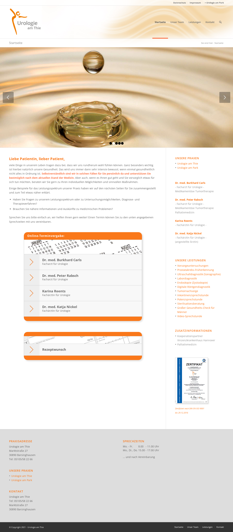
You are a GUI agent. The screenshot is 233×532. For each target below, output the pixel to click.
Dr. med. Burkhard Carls (62, 262)
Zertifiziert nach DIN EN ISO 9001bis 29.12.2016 (189, 410)
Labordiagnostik (187, 278)
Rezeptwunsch (54, 349)
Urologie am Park (187, 167)
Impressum (195, 2)
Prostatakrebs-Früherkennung (195, 270)
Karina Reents (56, 293)
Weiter (224, 97)
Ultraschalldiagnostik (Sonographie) (199, 274)
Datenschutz (179, 2)
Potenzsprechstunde (189, 299)
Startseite (15, 43)
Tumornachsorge (187, 291)
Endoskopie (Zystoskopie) (192, 282)
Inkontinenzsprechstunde (193, 295)
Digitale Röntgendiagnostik (193, 287)
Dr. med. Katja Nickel (59, 308)
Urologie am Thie (187, 163)
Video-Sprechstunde (189, 316)
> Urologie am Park (214, 2)
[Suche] (220, 22)
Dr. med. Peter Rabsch (60, 277)
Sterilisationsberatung (190, 303)
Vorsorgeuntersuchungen (192, 265)
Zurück (8, 97)
